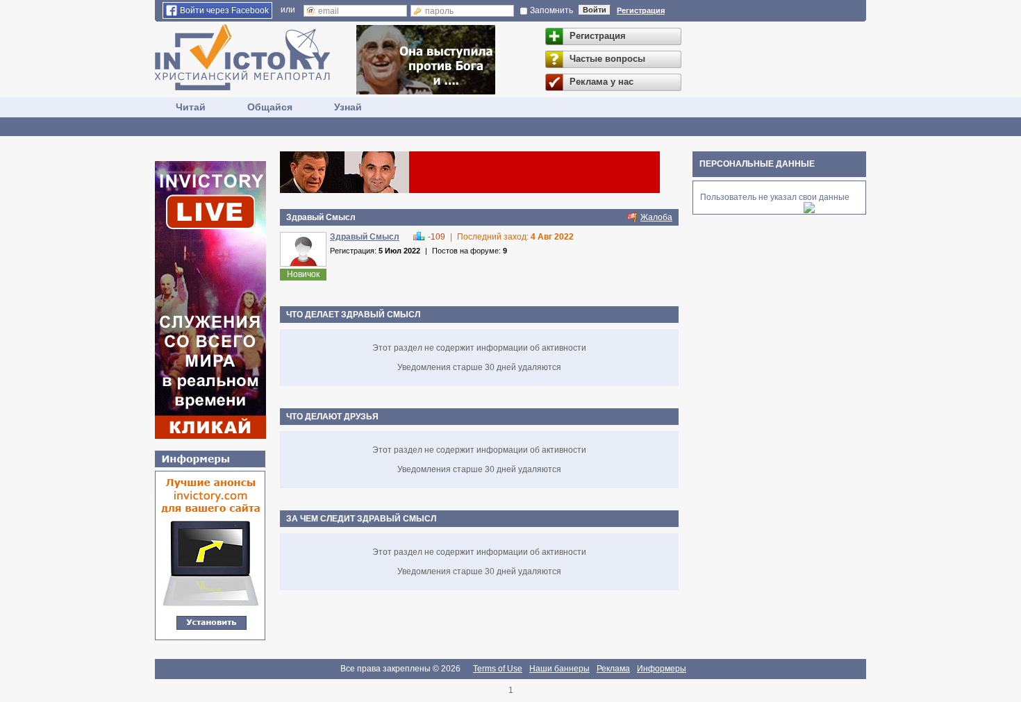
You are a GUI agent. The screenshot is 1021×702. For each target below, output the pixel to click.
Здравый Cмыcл (364, 237)
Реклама (613, 669)
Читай (191, 106)
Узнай (348, 106)
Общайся (269, 106)
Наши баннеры (559, 669)
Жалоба (656, 217)
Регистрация (641, 10)
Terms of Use (497, 669)
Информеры (661, 669)
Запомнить (551, 10)
